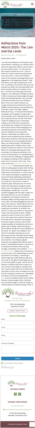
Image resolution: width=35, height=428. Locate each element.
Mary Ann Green (8, 55)
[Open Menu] (32, 4)
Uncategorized (21, 55)
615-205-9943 (17, 298)
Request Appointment (17, 311)
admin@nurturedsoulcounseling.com (17, 301)
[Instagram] (19, 394)
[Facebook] (15, 394)
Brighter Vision (22, 424)
